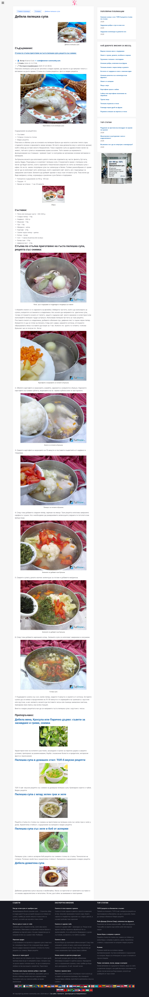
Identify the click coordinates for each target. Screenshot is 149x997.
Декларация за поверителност (75, 993)
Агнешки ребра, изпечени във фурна (113, 63)
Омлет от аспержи (107, 81)
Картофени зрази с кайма (109, 89)
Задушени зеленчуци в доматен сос (113, 31)
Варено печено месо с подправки (112, 51)
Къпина (99, 947)
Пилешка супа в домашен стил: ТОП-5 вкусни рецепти (50, 759)
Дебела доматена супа (29, 863)
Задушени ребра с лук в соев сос (112, 25)
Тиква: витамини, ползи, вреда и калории (112, 963)
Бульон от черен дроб (21, 955)
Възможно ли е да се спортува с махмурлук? (116, 144)
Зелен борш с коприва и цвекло (108, 934)
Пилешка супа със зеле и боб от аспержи (41, 828)
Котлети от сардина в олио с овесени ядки (115, 71)
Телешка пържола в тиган (109, 103)
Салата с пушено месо (63, 971)
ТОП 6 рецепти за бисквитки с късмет (110, 908)
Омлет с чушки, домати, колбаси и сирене (115, 55)
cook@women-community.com (48, 61)
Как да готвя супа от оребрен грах (25, 908)
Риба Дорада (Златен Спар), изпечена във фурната (115, 921)
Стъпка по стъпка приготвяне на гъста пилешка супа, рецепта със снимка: (45, 53)
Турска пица (104, 99)
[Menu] (3, 3)
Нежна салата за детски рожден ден (68, 955)
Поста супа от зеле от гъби (22, 924)
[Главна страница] (74, 3)
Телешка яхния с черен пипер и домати (114, 67)
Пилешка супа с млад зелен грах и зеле (40, 794)
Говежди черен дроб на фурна (111, 107)
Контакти (61, 993)
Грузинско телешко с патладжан (111, 59)
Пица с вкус (104, 85)
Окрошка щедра (18, 939)
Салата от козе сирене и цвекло (66, 908)
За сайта (53, 993)
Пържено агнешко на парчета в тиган (113, 111)
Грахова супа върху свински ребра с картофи (29, 971)
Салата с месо (60, 939)
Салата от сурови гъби (63, 924)
